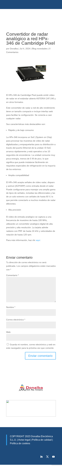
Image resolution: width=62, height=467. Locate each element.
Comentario (12, 275)
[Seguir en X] (47, 456)
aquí (38, 240)
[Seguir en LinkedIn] (41, 456)
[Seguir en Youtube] (53, 456)
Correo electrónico (15, 319)
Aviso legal (24, 440)
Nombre (10, 307)
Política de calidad (41, 440)
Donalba (14, 48)
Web (8, 332)
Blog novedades (39, 48)
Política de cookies (20, 443)
